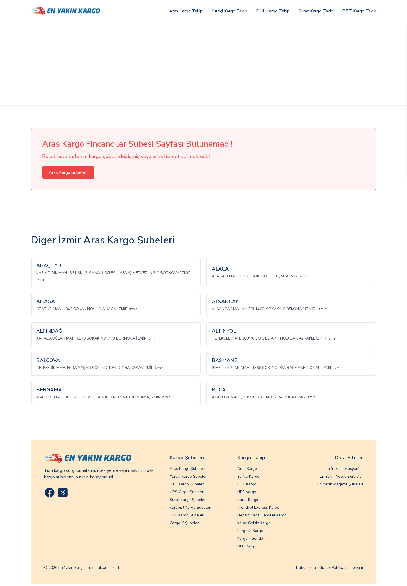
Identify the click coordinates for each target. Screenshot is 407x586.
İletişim (357, 567)
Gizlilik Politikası (333, 567)
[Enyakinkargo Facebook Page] (49, 492)
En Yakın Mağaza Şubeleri (340, 484)
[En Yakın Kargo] (65, 10)
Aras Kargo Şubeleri (187, 468)
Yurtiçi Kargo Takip (229, 11)
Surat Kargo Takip (315, 11)
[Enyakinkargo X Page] (62, 492)
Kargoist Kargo (250, 530)
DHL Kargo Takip (273, 11)
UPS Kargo (246, 492)
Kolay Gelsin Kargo (254, 523)
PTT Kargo (246, 484)
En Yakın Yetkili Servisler (341, 476)
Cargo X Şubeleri (185, 523)
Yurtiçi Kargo (248, 476)
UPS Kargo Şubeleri (187, 492)
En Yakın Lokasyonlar (344, 468)
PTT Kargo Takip (359, 11)
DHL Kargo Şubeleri (187, 515)
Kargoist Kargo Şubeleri (190, 507)
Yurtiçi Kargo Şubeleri (189, 476)
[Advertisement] (203, 64)
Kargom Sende (250, 538)
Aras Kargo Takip (186, 11)
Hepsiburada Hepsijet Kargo (262, 515)
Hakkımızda (306, 567)
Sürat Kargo (247, 499)
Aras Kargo (247, 468)
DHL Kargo (246, 546)
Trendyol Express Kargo (258, 507)
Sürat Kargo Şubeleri (188, 499)
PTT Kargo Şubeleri (187, 484)
